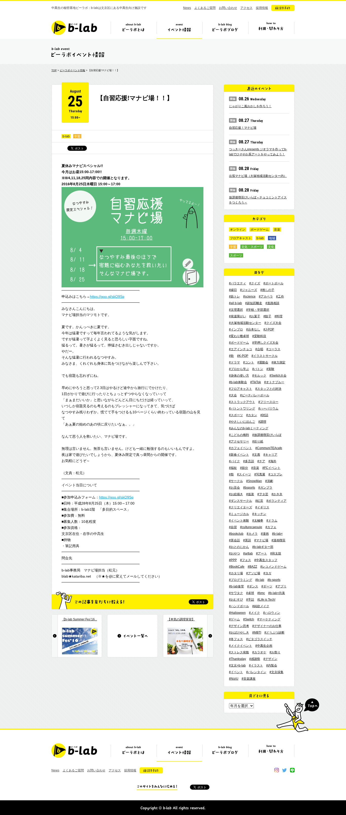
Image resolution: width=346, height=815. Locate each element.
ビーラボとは (133, 30)
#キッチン (259, 514)
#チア (261, 461)
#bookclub (236, 533)
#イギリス (262, 507)
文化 (271, 247)
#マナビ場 (261, 540)
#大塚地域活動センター (245, 323)
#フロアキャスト (240, 389)
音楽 (277, 229)
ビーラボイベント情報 (72, 70)
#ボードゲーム (239, 342)
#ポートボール (273, 283)
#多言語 (248, 461)
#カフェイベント (240, 448)
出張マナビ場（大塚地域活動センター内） (258, 176)
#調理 (262, 421)
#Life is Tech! (266, 599)
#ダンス (252, 586)
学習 (77, 136)
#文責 (256, 454)
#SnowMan (254, 481)
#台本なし (253, 329)
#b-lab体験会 (238, 382)
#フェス (245, 560)
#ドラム (271, 520)
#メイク (254, 613)
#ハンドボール (239, 606)
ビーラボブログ (225, 30)
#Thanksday (237, 659)
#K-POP (242, 356)
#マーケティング (268, 619)
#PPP (233, 560)
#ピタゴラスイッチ (259, 639)
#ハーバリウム (268, 408)
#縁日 (233, 290)
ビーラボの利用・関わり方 (271, 30)
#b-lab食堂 (236, 586)
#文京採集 (276, 672)
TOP (54, 70)
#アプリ (281, 586)
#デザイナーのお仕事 (266, 626)
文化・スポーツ (252, 247)
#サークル (236, 481)
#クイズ (254, 283)
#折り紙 (257, 441)
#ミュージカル (239, 514)
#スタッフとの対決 (268, 389)
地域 (272, 238)
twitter (284, 770)
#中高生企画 (263, 645)
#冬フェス (236, 639)
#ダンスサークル (240, 501)
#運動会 (262, 362)
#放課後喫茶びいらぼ (266, 435)
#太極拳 (257, 520)
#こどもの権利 (239, 435)
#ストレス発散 (239, 652)
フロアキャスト (240, 238)
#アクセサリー (239, 441)
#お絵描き (236, 494)
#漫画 (265, 533)
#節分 (244, 468)
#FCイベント (271, 468)
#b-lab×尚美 (276, 593)
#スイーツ (244, 474)
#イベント (236, 672)
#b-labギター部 (262, 547)
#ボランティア (276, 501)
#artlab (248, 553)
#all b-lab (235, 303)
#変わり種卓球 (239, 336)
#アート (261, 553)
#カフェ (270, 527)
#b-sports (273, 580)
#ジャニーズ (248, 290)
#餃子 (267, 316)
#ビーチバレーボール (254, 395)
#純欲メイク (260, 606)
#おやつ (234, 553)
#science (249, 296)
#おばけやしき (239, 632)
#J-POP (268, 329)
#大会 (233, 395)
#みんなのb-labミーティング (248, 428)
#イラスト (256, 665)
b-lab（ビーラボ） (74, 28)
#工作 (280, 296)
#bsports (249, 487)
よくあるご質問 (205, 8)
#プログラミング (240, 580)
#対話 (264, 415)
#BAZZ (252, 566)
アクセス (246, 8)
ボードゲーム (260, 229)
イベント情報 (179, 30)
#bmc (261, 593)
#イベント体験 (239, 520)
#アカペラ (266, 296)
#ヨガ (267, 573)
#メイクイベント (240, 645)
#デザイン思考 (239, 626)
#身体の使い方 (239, 375)
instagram (276, 770)
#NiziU (233, 678)
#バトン (257, 369)
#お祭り (275, 652)
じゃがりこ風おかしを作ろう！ (250, 106)
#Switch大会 (278, 375)
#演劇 (269, 481)
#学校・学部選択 (257, 309)
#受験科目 (259, 336)
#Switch (248, 619)
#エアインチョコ (240, 349)
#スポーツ (236, 415)
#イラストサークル (265, 356)
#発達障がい (237, 316)
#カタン (251, 415)
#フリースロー (268, 402)
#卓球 (250, 593)
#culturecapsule (251, 527)
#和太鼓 (275, 553)
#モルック (259, 375)
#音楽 (255, 468)
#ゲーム (234, 619)
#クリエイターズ (240, 507)
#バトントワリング (242, 408)
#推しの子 (267, 290)
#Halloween (237, 613)
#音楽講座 (249, 678)
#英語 (247, 540)
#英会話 (234, 540)
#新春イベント (239, 454)
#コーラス (273, 349)
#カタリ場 (236, 573)
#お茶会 (234, 487)
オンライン (237, 229)
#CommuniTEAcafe (268, 448)
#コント (248, 362)
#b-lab (259, 580)
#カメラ (252, 533)
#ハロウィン (271, 613)
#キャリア (270, 454)
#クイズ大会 (272, 323)
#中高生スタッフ (265, 560)
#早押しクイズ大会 (265, 342)
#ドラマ (234, 362)
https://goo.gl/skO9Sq (107, 296)
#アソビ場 (253, 573)
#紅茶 (259, 501)
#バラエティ (237, 283)
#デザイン (270, 659)
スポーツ (236, 255)
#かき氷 (277, 494)
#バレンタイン (256, 672)
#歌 (231, 356)
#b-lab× (277, 533)
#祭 (231, 474)
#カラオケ (259, 652)
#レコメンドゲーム (273, 566)
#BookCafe (236, 566)
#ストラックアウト (242, 402)
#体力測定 (278, 362)
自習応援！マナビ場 (242, 127)
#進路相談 (272, 303)
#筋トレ (234, 296)
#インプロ (236, 329)
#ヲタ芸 (262, 494)
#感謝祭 (254, 659)
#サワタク (236, 593)
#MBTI (256, 632)
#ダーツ (266, 586)
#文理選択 (236, 309)
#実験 (270, 369)
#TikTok (255, 382)
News (187, 8)
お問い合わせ (228, 8)
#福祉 (233, 468)
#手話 (250, 599)
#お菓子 (254, 316)
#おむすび (236, 599)
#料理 (278, 316)
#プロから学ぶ (239, 369)
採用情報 (262, 8)
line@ (292, 770)
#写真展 (259, 474)
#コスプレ (275, 474)
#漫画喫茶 (278, 540)
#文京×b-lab (237, 665)
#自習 (233, 527)
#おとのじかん (239, 547)
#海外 (272, 461)
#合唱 (259, 349)
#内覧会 (271, 665)
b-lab (66, 136)
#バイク (234, 461)
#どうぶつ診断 (274, 632)
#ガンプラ (265, 487)
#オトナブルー (274, 382)
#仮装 (250, 494)
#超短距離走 (253, 303)
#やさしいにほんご (242, 421)
